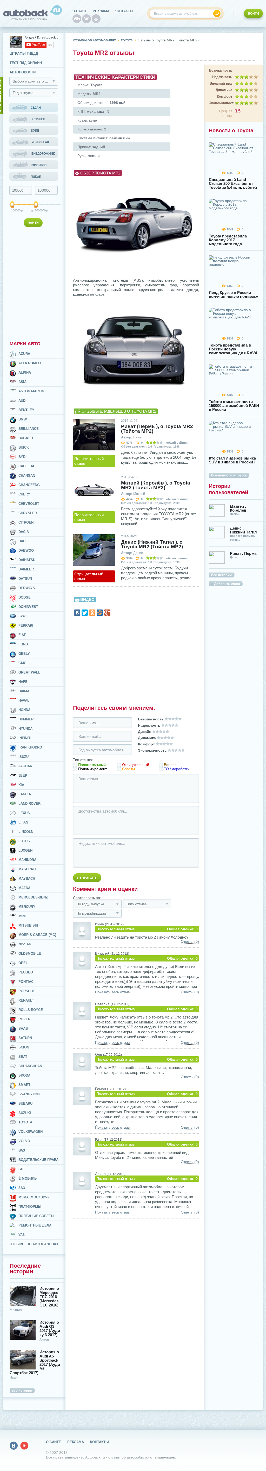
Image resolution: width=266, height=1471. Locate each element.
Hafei (23, 682)
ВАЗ (21, 1150)
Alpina (24, 372)
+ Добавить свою (225, 584)
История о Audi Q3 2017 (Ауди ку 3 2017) (49, 1328)
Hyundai (26, 729)
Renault (26, 1000)
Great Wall (29, 672)
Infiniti (24, 738)
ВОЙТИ (253, 13)
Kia (21, 785)
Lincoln (25, 832)
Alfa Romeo (29, 363)
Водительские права (38, 1160)
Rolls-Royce (30, 1010)
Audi (22, 401)
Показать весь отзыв (112, 992)
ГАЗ (21, 1169)
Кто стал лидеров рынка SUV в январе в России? (232, 460)
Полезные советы (36, 1216)
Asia (22, 382)
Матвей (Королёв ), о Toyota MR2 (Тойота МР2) (155, 485)
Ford (23, 644)
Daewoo (26, 550)
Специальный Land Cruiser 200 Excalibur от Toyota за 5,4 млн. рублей (233, 183)
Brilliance (28, 429)
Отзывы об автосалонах (34, 1244)
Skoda (24, 1075)
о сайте (80, 11)
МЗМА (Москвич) (33, 1197)
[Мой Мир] (100, 612)
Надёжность (222, 77)
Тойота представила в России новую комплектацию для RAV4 (233, 349)
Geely (24, 654)
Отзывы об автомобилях (94, 40)
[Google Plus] (107, 612)
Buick (23, 447)
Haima (23, 691)
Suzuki (24, 1113)
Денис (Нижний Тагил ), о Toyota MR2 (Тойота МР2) (152, 544)
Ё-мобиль (27, 1178)
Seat (22, 1057)
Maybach (26, 879)
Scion (23, 1047)
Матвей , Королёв (238, 508)
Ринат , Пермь (243, 553)
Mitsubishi (28, 925)
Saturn (25, 1038)
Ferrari (25, 625)
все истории (22, 1390)
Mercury (26, 907)
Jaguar (25, 766)
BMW (22, 419)
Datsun (25, 579)
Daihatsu (26, 560)
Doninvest (28, 607)
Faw (21, 616)
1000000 (36, 210)
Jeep (22, 775)
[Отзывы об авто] (76, 18)
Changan (26, 475)
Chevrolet (28, 504)
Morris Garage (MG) (37, 935)
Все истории (221, 575)
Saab (23, 1028)
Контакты (124, 11)
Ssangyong (29, 1094)
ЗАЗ (21, 1188)
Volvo (24, 1141)
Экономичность (220, 103)
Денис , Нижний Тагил (243, 530)
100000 (12, 210)
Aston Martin (31, 391)
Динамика (224, 90)
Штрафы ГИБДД (24, 53)
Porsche (26, 991)
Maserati (27, 869)
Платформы (29, 1207)
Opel (23, 963)
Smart (24, 1085)
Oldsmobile (29, 953)
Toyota (25, 1122)
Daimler (26, 569)
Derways (26, 588)
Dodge (24, 597)
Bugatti (25, 438)
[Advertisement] (34, 283)
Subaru (25, 1103)
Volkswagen (30, 1132)
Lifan (23, 822)
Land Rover (29, 804)
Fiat (22, 635)
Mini (22, 916)
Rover (24, 1019)
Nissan (24, 944)
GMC (22, 663)
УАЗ (21, 1235)
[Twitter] (85, 612)
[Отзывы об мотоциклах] (86, 18)
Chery (24, 494)
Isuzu (23, 757)
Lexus (24, 813)
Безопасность (220, 70)
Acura (24, 354)
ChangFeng (29, 485)
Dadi (22, 541)
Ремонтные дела (34, 1225)
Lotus (24, 841)
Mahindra (27, 860)
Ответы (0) (190, 942)
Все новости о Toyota (229, 475)
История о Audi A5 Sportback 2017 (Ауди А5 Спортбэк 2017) (35, 1362)
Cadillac (26, 466)
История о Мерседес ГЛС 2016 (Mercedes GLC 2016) (49, 1296)
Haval (23, 700)
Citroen (26, 522)
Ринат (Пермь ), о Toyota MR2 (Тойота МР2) (157, 428)
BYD (21, 457)
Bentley (26, 410)
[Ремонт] (96, 18)
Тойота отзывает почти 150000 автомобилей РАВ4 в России (234, 405)
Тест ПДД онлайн (26, 63)
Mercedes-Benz (33, 897)
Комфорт (224, 96)
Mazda (24, 888)
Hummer (26, 719)
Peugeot (26, 972)
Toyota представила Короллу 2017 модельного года (228, 240)
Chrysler (27, 513)
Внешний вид (221, 83)
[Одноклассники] (92, 612)
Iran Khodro (30, 747)
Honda (24, 710)
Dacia (23, 532)
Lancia (24, 794)
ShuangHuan (30, 1066)
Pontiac (26, 982)
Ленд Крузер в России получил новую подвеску (233, 294)
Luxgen (25, 850)
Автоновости (23, 72)
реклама (101, 11)
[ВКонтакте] (77, 612)
